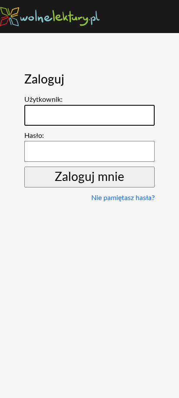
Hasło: (34, 135)
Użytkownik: (43, 99)
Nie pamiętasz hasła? (123, 197)
